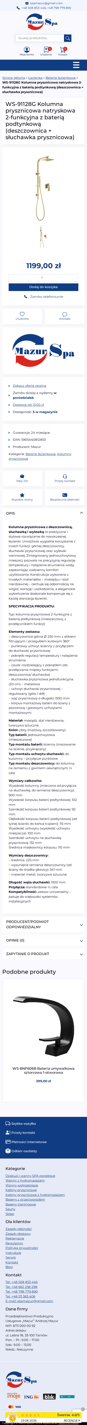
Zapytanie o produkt (27, 954)
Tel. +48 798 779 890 (21, 1291)
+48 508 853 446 (34, 8)
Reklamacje (14, 1238)
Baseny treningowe (20, 1204)
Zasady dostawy (18, 1234)
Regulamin (14, 1243)
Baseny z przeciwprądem (25, 1199)
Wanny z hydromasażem (25, 1180)
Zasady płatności (18, 1229)
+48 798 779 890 (59, 8)
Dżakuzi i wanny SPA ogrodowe (30, 1176)
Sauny (10, 1209)
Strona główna (13, 78)
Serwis (10, 1257)
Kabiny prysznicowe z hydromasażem (35, 1195)
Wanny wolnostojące (21, 1185)
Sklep (9, 1214)
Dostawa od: (28, 405)
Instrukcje (13, 1253)
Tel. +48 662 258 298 (21, 1287)
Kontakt (11, 1262)
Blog (9, 1267)
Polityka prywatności (21, 1248)
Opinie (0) (15, 940)
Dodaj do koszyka (43, 287)
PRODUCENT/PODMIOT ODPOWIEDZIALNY (27, 924)
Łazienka (35, 78)
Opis (10, 513)
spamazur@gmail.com (46, 3)
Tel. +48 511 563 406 (20, 1296)
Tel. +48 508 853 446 (21, 1282)
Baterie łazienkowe (61, 78)
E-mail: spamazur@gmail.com (29, 1301)
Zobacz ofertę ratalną (29, 386)
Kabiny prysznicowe (21, 1190)
